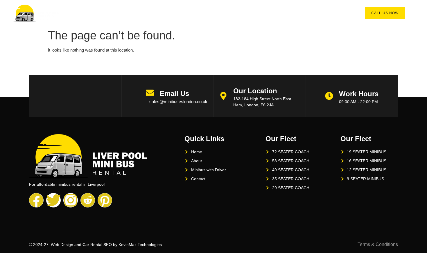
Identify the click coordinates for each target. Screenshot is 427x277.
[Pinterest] (105, 200)
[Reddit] (87, 200)
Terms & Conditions (378, 244)
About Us (140, 13)
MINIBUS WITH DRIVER (183, 13)
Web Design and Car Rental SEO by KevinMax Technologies (106, 244)
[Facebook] (36, 200)
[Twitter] (53, 200)
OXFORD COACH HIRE (299, 13)
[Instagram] (70, 200)
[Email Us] (150, 93)
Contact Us (253, 13)
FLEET (223, 13)
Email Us (174, 93)
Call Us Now (385, 13)
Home (112, 13)
